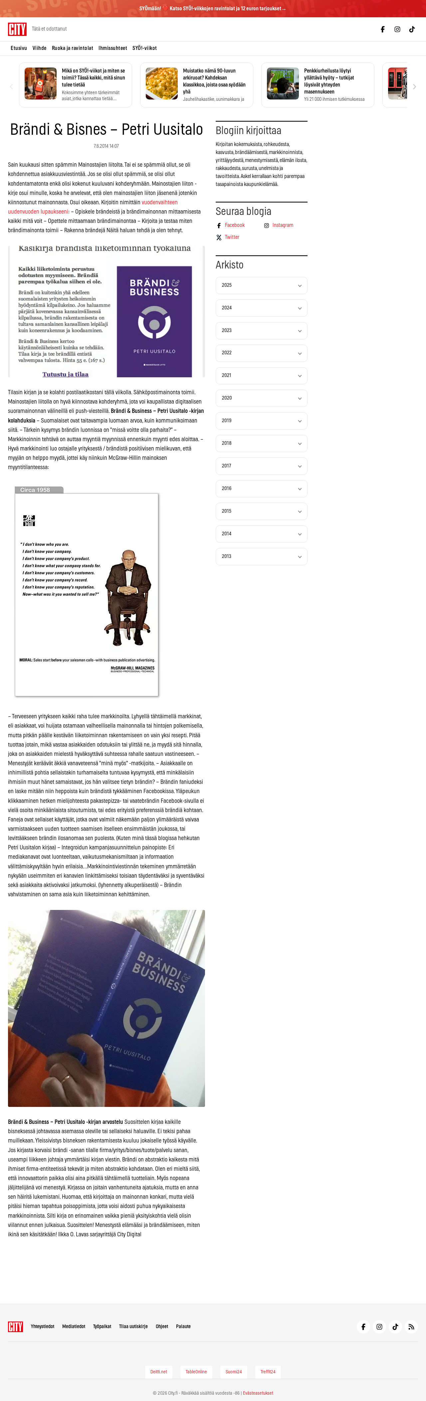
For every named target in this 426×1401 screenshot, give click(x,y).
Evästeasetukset (258, 1393)
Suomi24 (234, 1372)
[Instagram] (397, 29)
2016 (227, 488)
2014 (226, 533)
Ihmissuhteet (113, 48)
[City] (15, 1326)
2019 (227, 420)
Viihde (40, 48)
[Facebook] (383, 29)
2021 (226, 375)
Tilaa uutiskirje (133, 1326)
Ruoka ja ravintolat (73, 48)
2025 (227, 285)
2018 (227, 443)
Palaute (183, 1326)
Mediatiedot (73, 1326)
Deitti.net (158, 1372)
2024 (227, 307)
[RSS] (411, 1326)
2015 (226, 511)
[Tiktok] (412, 29)
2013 (226, 556)
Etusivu (19, 48)
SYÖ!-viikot (144, 48)
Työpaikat (102, 1326)
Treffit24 (268, 1372)
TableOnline (196, 1372)
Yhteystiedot (42, 1326)
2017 (226, 465)
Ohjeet (162, 1326)
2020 (227, 398)
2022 (227, 352)
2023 (227, 330)
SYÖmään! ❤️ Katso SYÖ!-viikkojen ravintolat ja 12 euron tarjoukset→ (213, 8)
